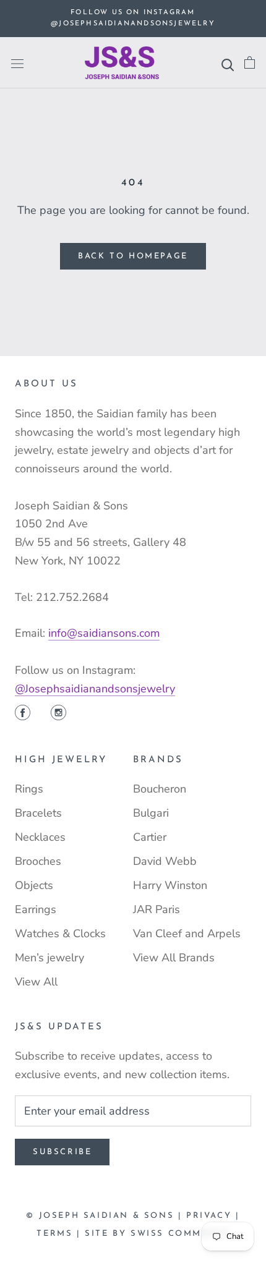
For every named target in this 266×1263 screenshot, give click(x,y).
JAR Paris (156, 909)
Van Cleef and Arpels (187, 933)
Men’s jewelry (49, 957)
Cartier (149, 837)
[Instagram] (58, 714)
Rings (29, 788)
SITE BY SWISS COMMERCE (157, 1234)
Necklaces (40, 837)
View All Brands (174, 957)
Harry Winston (170, 885)
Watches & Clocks (60, 933)
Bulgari (151, 813)
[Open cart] (249, 62)
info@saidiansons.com (104, 633)
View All (36, 981)
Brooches (38, 861)
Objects (34, 885)
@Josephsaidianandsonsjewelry (95, 688)
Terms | (60, 1234)
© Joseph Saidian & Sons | (106, 1216)
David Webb (165, 861)
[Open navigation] (17, 63)
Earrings (35, 909)
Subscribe (62, 1152)
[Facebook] (22, 714)
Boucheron (159, 788)
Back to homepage (133, 256)
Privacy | (212, 1216)
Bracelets (38, 813)
